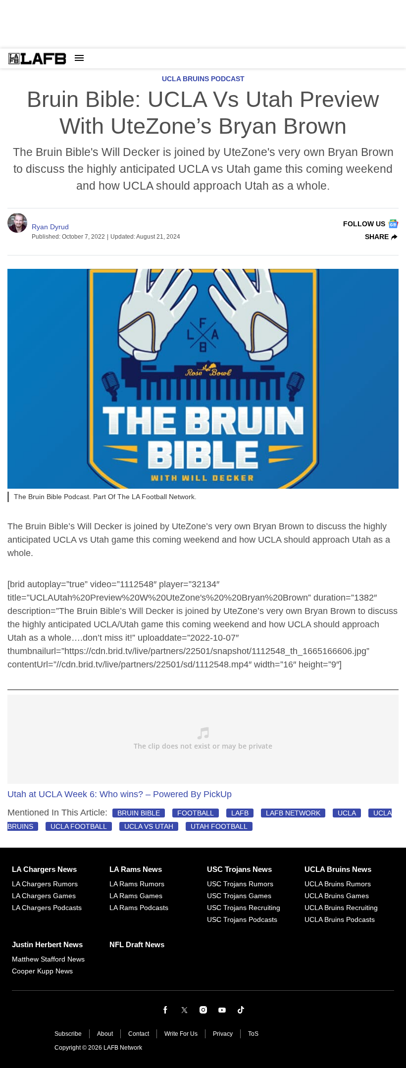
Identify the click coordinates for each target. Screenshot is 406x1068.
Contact (138, 1033)
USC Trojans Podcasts (242, 919)
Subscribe (68, 1033)
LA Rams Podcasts (138, 908)
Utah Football (219, 826)
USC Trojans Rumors (240, 884)
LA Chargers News (44, 869)
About (105, 1033)
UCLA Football (79, 826)
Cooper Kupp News (42, 971)
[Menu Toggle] (79, 58)
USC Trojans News (239, 869)
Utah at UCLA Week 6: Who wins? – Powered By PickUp (119, 794)
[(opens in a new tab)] (165, 1010)
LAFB (240, 813)
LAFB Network (293, 813)
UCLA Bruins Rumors (337, 884)
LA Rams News (135, 869)
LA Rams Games (135, 896)
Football (195, 813)
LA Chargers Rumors (45, 884)
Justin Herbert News (47, 944)
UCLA (347, 813)
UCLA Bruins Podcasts (339, 919)
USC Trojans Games (239, 896)
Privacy (223, 1033)
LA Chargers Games (44, 896)
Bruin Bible (138, 813)
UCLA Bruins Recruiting (341, 908)
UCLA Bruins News (337, 869)
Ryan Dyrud (50, 227)
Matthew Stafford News (48, 959)
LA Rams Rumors (136, 884)
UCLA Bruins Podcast (203, 79)
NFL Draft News (136, 944)
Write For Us (181, 1033)
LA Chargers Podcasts (47, 908)
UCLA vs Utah (148, 826)
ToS (253, 1033)
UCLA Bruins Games (336, 896)
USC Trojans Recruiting (243, 908)
